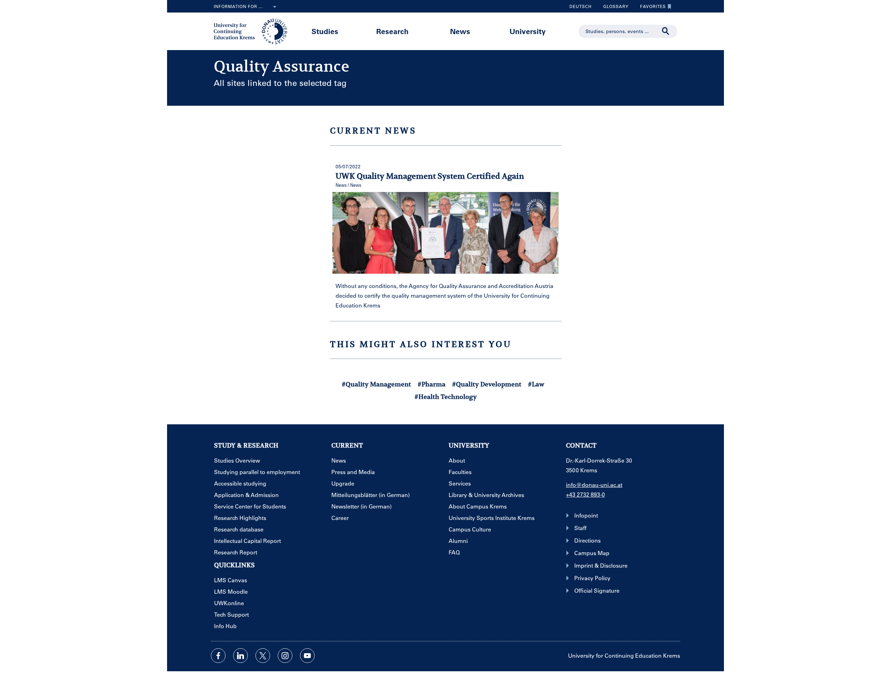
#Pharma (432, 384)
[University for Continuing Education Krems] (251, 30)
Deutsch (580, 6)
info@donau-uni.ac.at (594, 484)
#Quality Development (486, 384)
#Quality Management (376, 384)
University (528, 31)
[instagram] (285, 655)
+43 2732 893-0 (585, 494)
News (460, 31)
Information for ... (238, 6)
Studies (325, 31)
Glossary (613, 8)
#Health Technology (446, 397)
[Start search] (666, 31)
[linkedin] (240, 655)
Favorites (650, 8)
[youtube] (307, 655)
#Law (536, 384)
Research (392, 31)
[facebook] (218, 655)
